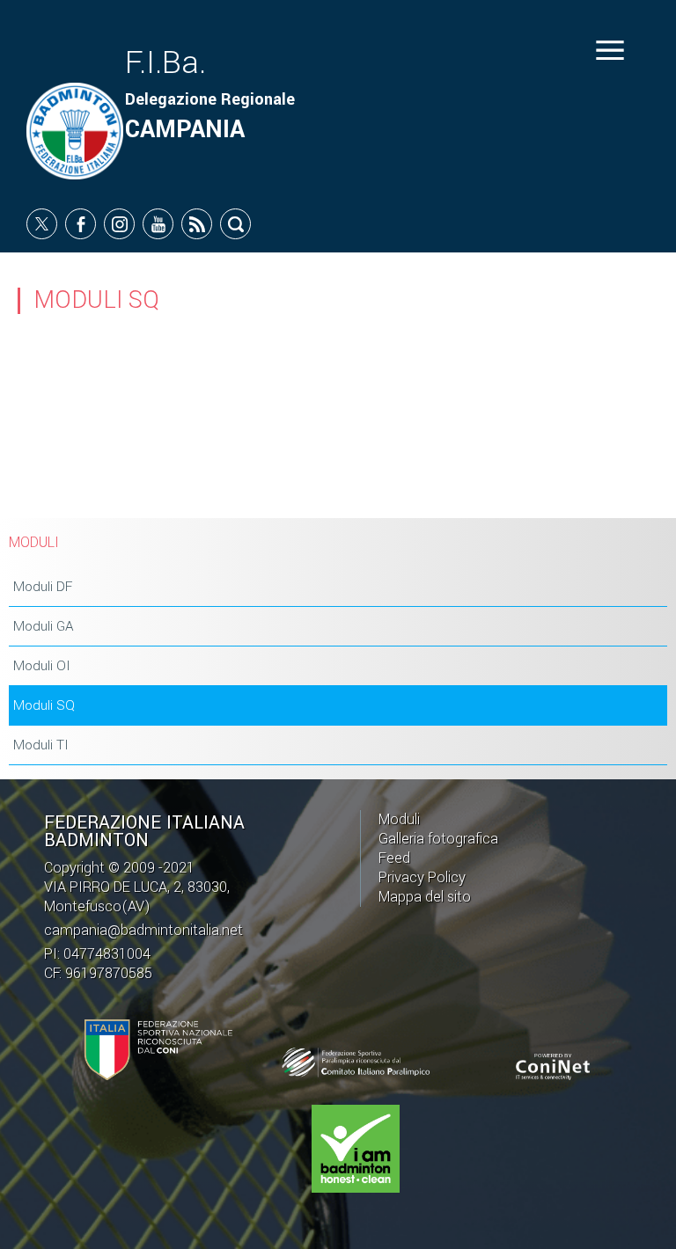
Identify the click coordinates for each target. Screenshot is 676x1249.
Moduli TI (41, 745)
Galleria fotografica (438, 839)
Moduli (399, 819)
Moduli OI (41, 666)
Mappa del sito (424, 897)
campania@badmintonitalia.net (143, 930)
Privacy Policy (422, 877)
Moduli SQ (44, 705)
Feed (394, 858)
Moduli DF (42, 586)
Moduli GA (43, 626)
